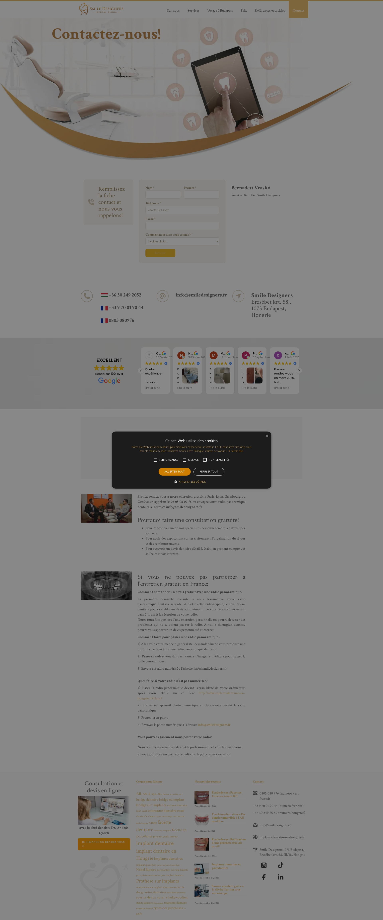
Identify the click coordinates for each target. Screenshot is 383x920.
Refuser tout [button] (209, 471)
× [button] (266, 435)
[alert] (191, 460)
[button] (191, 482)
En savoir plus (235, 451)
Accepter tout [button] (175, 471)
